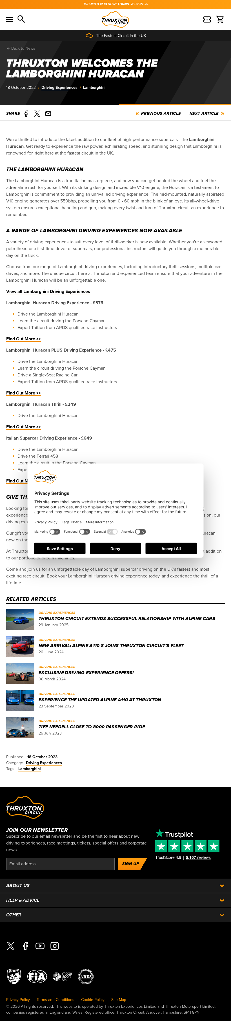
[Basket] (220, 19)
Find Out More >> (23, 339)
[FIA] (37, 976)
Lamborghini (94, 87)
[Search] (21, 19)
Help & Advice (22, 900)
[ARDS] (86, 976)
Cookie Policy (93, 999)
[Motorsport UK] (62, 976)
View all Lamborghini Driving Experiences (48, 291)
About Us (18, 885)
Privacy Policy (18, 999)
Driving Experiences (59, 87)
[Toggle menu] (9, 19)
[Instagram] (54, 946)
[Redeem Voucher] (207, 19)
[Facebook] (25, 946)
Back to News (22, 48)
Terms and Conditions (55, 999)
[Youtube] (40, 946)
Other (13, 915)
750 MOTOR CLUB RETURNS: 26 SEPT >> (115, 4)
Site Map (118, 999)
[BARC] (14, 976)
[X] (10, 946)
